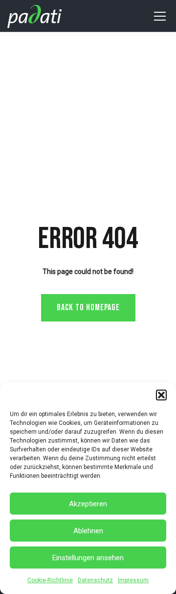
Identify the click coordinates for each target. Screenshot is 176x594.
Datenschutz (95, 580)
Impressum (133, 580)
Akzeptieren (88, 503)
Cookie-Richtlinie (50, 580)
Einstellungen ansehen (88, 557)
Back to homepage (88, 307)
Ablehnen (88, 530)
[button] (161, 395)
